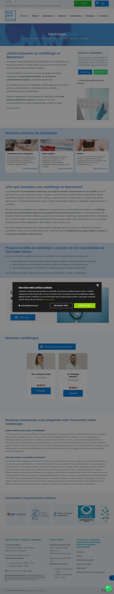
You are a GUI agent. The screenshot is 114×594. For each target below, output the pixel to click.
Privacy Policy (49, 299)
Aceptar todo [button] (84, 305)
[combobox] (98, 285)
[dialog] (57, 297)
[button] (28, 306)
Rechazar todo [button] (61, 305)
